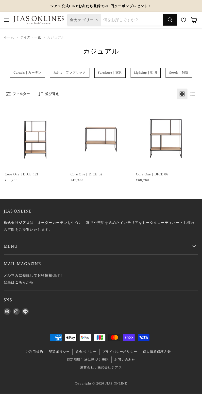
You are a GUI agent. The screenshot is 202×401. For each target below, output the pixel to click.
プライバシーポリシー (119, 352)
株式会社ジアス (110, 367)
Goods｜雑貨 (178, 72)
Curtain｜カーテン (28, 72)
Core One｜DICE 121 (22, 174)
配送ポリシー (59, 352)
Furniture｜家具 (110, 72)
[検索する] (170, 20)
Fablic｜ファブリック (69, 72)
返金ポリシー (86, 352)
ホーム (9, 37)
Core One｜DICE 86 (152, 174)
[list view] (192, 94)
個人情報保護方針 (157, 352)
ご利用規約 (34, 352)
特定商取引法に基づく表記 (88, 359)
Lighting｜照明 (145, 72)
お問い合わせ (124, 359)
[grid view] (182, 94)
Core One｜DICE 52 (86, 174)
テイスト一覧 (30, 37)
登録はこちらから (19, 282)
